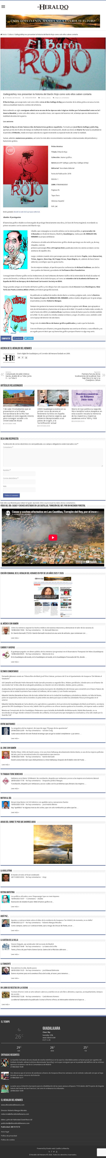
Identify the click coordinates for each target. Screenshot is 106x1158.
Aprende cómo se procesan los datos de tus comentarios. (54, 503)
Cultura (10, 34)
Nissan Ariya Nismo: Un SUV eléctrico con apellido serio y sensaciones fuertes (39, 802)
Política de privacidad (9, 1136)
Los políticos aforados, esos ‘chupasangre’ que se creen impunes (35, 896)
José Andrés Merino (50, 804)
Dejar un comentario (62, 98)
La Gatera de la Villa (50, 946)
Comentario (8, 447)
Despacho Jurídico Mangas (52, 781)
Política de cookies (8, 1140)
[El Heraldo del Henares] (53, 7)
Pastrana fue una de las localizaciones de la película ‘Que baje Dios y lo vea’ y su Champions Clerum (87, 376)
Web (4, 486)
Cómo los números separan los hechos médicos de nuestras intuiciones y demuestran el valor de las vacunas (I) (52, 628)
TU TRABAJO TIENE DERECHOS (12, 774)
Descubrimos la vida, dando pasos (24, 968)
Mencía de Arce (48, 654)
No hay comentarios (33, 630)
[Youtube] (57, 1151)
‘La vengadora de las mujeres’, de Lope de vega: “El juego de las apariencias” (39, 728)
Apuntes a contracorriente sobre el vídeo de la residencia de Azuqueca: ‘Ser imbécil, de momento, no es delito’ (52, 920)
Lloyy (44, 877)
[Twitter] (54, 1151)
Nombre (7, 470)
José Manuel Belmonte (51, 970)
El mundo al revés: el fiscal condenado (25, 875)
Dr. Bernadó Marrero (50, 630)
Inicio (4, 34)
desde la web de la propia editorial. (27, 212)
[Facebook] (51, 1151)
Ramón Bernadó (49, 757)
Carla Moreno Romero (51, 996)
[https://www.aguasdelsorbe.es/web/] (53, 21)
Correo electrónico (10, 478)
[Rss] (49, 1151)
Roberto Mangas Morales (52, 923)
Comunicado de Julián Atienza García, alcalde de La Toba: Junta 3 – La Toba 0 (18, 375)
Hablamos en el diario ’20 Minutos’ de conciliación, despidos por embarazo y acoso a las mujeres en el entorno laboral (55, 778)
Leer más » (15, 638)
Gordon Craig (48, 730)
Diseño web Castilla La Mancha (57, 1148)
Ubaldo (40, 899)
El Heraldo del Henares (12, 98)
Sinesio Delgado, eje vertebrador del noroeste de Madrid (32, 944)
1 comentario (31, 899)
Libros (48, 98)
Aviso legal (5, 1132)
